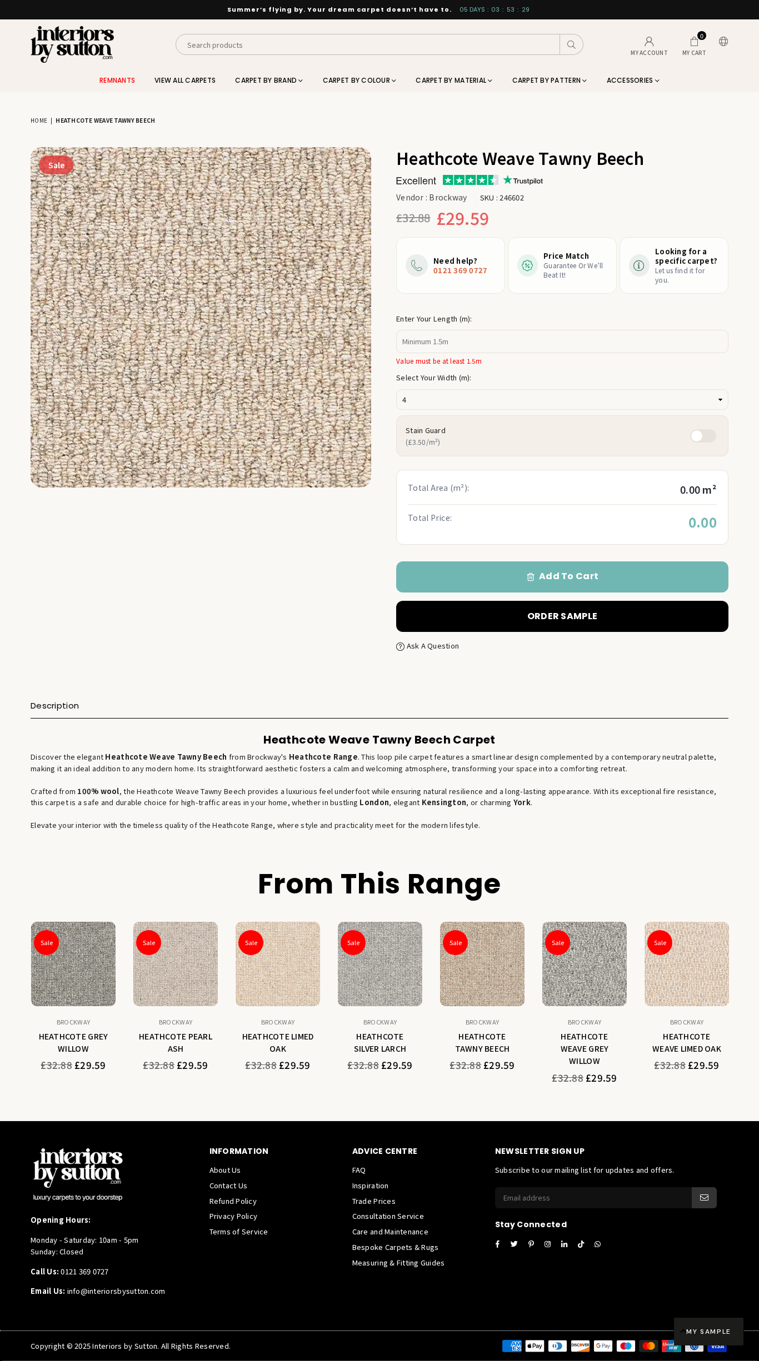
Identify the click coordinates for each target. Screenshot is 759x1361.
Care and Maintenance (390, 1231)
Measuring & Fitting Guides (398, 1262)
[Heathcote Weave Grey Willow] (584, 964)
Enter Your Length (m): (434, 318)
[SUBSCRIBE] (704, 1197)
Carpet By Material (452, 80)
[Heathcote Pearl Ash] (175, 964)
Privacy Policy (233, 1216)
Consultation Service (388, 1216)
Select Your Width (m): (434, 377)
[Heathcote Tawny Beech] (482, 964)
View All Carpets (185, 80)
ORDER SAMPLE (562, 616)
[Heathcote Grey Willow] (73, 964)
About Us (225, 1169)
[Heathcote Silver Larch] (380, 964)
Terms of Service (238, 1231)
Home (39, 120)
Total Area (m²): (438, 487)
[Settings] (721, 45)
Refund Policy (233, 1201)
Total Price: (430, 517)
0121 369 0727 (460, 270)
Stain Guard (426, 435)
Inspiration (370, 1185)
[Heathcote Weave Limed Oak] (687, 964)
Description (55, 705)
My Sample (708, 1331)
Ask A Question (432, 645)
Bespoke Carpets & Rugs (395, 1247)
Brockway (448, 197)
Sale (56, 164)
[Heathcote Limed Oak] (278, 964)
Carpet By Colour (357, 80)
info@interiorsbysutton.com (115, 1290)
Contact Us (228, 1185)
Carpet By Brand (266, 80)
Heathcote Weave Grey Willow (585, 1049)
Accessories (631, 80)
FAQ (359, 1169)
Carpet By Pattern (547, 80)
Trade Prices (374, 1201)
